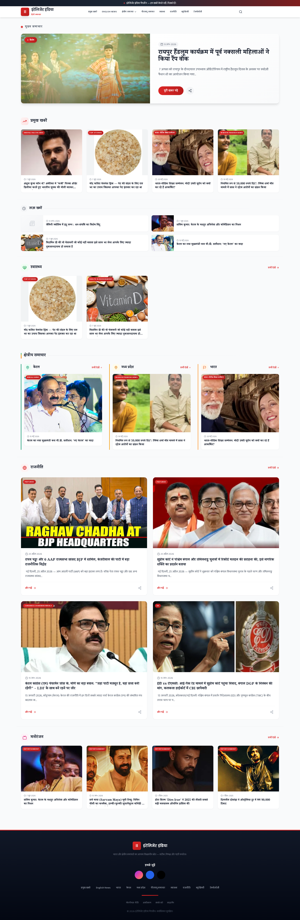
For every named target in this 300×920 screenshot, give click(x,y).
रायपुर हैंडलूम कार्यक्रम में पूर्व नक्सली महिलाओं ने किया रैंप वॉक (213, 56)
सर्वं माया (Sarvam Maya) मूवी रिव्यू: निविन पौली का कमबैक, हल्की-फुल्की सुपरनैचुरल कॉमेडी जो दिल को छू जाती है (116, 804)
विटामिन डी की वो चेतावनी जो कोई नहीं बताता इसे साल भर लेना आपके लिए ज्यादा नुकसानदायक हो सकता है (88, 245)
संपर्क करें (159, 902)
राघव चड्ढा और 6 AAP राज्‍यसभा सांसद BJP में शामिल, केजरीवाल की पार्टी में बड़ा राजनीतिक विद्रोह (77, 562)
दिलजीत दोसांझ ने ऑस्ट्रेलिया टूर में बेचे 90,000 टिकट (245, 802)
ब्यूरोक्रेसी (185, 12)
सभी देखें (272, 267)
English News (109, 12)
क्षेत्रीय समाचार (128, 12)
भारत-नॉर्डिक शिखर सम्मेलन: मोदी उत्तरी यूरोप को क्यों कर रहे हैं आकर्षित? (182, 186)
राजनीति (173, 12)
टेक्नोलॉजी (198, 12)
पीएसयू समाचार (148, 12)
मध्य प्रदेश (141, 887)
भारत (118, 887)
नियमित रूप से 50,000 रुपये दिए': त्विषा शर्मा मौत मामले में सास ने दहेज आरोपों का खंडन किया (247, 186)
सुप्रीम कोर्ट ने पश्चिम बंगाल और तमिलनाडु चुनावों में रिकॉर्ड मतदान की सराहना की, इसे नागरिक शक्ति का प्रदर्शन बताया (215, 562)
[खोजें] (240, 12)
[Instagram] (139, 875)
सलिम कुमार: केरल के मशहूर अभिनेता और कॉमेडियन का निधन (209, 225)
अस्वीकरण (147, 902)
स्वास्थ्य (162, 12)
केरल (128, 887)
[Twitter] (161, 875)
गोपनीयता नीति (132, 902)
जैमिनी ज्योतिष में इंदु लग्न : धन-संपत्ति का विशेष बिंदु (73, 225)
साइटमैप (170, 902)
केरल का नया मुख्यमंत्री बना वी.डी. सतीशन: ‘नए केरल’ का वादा (210, 244)
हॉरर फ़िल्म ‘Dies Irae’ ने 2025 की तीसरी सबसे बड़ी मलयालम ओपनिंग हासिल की (181, 802)
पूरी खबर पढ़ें (171, 90)
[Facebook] (150, 875)
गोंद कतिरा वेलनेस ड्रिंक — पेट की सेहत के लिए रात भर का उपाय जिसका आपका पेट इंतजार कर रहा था (116, 186)
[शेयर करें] (190, 91)
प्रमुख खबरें (92, 12)
